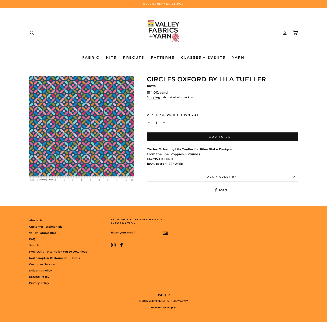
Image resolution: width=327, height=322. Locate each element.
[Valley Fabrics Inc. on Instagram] (113, 245)
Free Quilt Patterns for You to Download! (59, 251)
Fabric (91, 57)
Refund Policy (39, 276)
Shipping (153, 97)
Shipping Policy (40, 270)
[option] (163, 4)
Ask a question (222, 176)
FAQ (32, 239)
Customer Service (42, 264)
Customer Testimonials (45, 226)
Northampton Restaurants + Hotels (54, 258)
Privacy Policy (39, 283)
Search (34, 245)
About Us (35, 220)
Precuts (133, 57)
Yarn (238, 57)
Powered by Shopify (163, 307)
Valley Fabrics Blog (43, 232)
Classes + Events (203, 57)
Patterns (163, 57)
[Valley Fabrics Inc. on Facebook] (121, 245)
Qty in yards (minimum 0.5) (173, 114)
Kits (111, 57)
